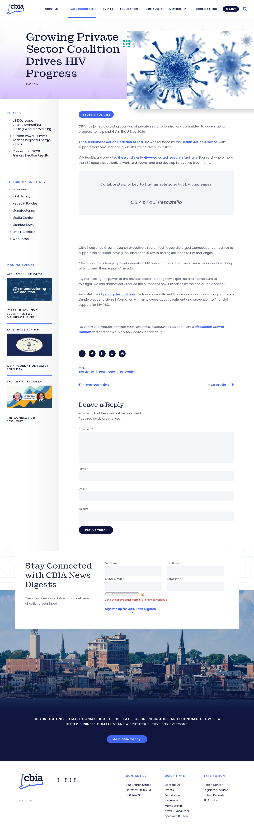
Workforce (20, 239)
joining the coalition (119, 294)
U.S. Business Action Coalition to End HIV (117, 142)
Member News (23, 225)
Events (108, 9)
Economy (19, 189)
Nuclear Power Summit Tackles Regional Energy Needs (31, 140)
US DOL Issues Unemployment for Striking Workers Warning (31, 125)
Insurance (152, 9)
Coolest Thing (206, 9)
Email (83, 489)
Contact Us (172, 785)
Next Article (217, 385)
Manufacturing (23, 211)
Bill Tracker (211, 800)
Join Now (230, 9)
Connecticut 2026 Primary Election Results (30, 153)
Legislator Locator (216, 790)
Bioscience (86, 372)
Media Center (22, 218)
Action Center (213, 785)
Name (83, 469)
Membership (177, 9)
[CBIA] (15, 9)
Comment (86, 429)
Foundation (129, 9)
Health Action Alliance (199, 142)
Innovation (127, 372)
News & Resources (81, 9)
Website (83, 509)
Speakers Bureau (176, 816)
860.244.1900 (134, 795)
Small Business (23, 232)
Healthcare (107, 372)
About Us (51, 9)
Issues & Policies (24, 203)
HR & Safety (21, 196)
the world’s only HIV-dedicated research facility (156, 157)
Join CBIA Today (127, 739)
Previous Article (98, 385)
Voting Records (214, 795)
